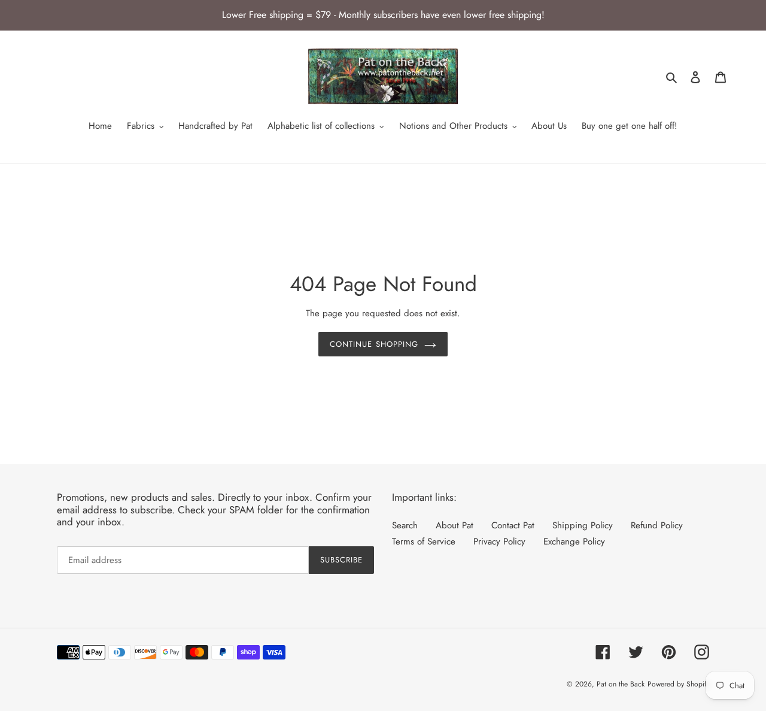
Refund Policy (657, 525)
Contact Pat (512, 525)
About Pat (454, 525)
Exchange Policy (574, 541)
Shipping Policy (582, 525)
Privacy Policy (499, 541)
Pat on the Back (621, 684)
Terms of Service (423, 541)
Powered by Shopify (678, 684)
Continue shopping (374, 344)
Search (405, 525)
